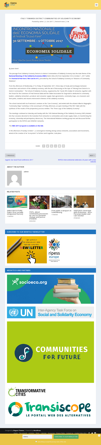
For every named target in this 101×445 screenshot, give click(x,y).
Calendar (43, 433)
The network (23, 433)
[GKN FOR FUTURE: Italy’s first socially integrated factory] (17, 202)
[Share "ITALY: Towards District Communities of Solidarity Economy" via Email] (59, 146)
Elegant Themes (18, 430)
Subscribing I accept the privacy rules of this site (51, 442)
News (37, 433)
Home (16, 433)
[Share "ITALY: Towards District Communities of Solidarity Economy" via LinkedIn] (52, 146)
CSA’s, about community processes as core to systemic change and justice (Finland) (38, 215)
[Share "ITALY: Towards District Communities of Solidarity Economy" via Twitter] (48, 146)
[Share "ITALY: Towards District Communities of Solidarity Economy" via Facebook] (44, 146)
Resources (51, 433)
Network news (60, 21)
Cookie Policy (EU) (80, 433)
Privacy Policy (60, 433)
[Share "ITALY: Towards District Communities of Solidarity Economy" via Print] (63, 146)
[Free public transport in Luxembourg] (61, 202)
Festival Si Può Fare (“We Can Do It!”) (25, 78)
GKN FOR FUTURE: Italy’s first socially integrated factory (15, 212)
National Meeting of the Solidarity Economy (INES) (28, 76)
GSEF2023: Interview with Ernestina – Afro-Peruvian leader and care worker (83, 213)
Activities (31, 433)
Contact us (69, 433)
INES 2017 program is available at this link (27, 126)
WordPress (37, 430)
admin (41, 21)
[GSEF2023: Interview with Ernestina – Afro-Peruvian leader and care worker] (84, 202)
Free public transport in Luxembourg (61, 211)
